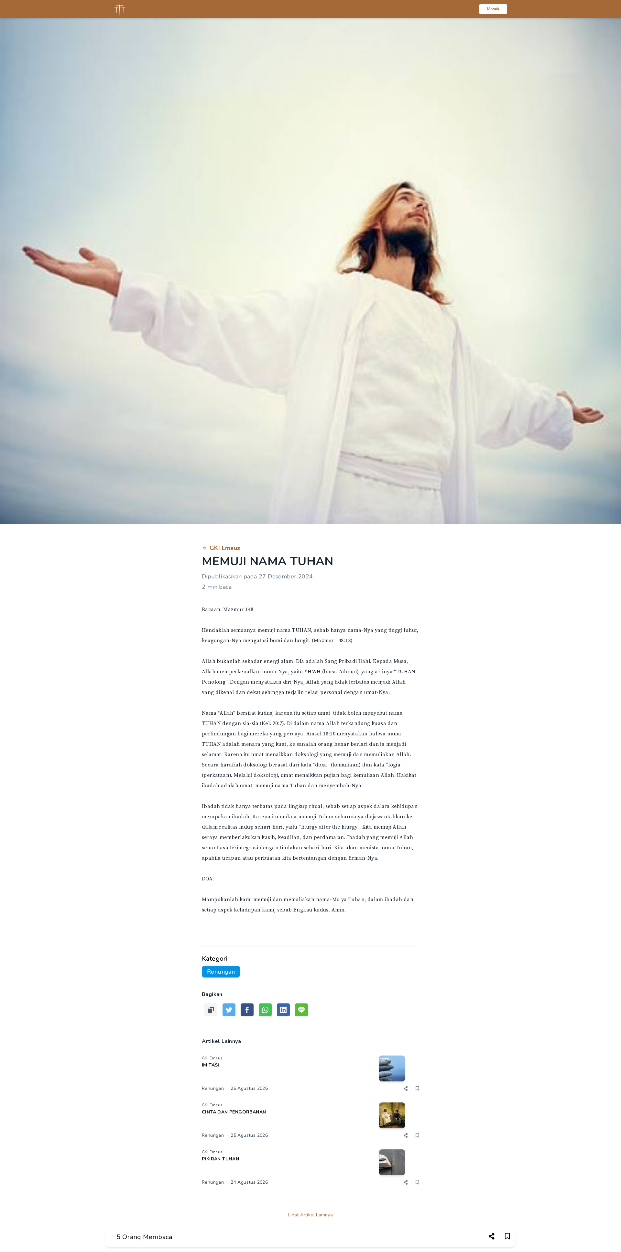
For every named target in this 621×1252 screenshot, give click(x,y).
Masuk (493, 8)
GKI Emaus (225, 548)
